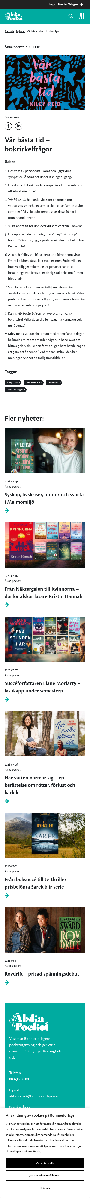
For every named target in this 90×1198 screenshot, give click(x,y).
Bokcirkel (53, 382)
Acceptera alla (45, 1163)
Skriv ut (10, 161)
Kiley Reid (12, 382)
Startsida (9, 31)
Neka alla (45, 1188)
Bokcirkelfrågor (15, 389)
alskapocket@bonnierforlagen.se (34, 1096)
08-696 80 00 (19, 1079)
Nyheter (20, 31)
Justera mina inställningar (45, 1175)
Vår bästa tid (33, 382)
